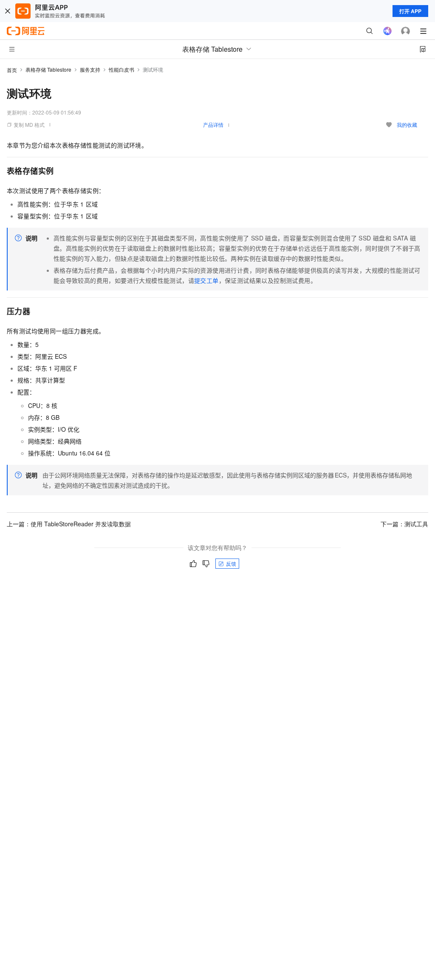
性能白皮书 (121, 69)
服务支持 (90, 69)
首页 (12, 69)
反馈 (231, 563)
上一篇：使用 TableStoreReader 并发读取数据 (69, 524)
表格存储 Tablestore (48, 69)
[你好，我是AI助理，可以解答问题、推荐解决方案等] (387, 31)
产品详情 (213, 124)
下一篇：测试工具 (404, 524)
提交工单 (206, 280)
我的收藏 (407, 124)
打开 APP (410, 11)
